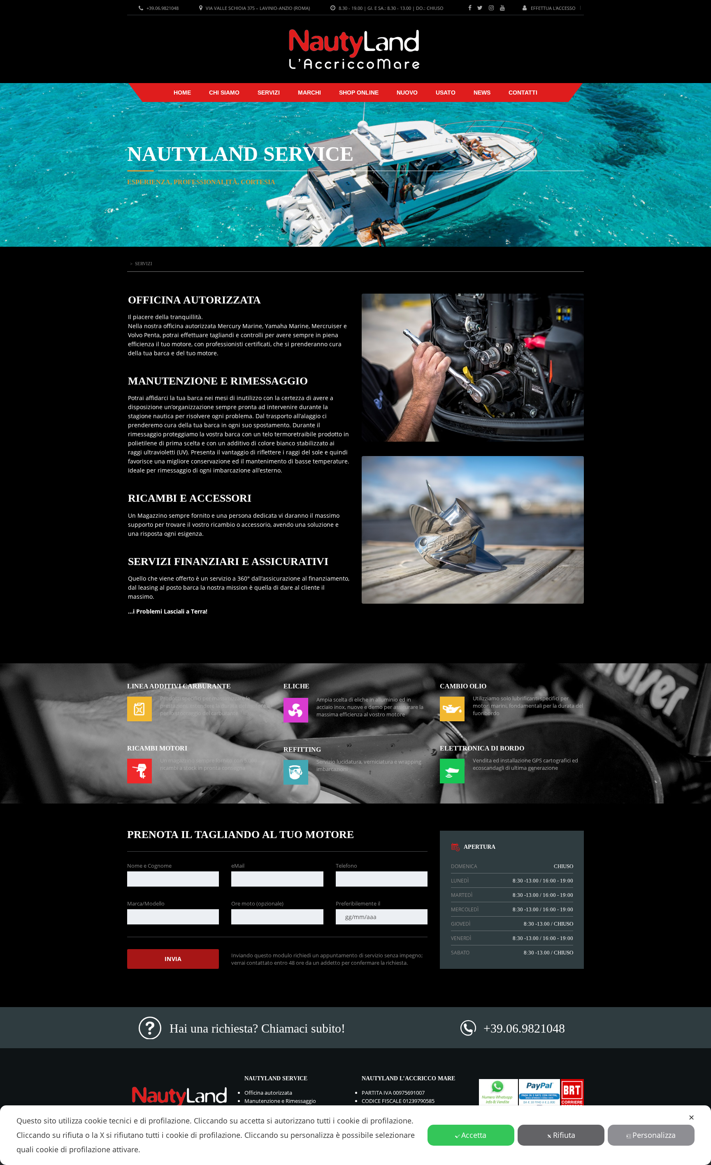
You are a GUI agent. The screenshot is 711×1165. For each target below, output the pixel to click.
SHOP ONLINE (359, 92)
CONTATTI (523, 92)
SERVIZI (269, 92)
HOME (182, 92)
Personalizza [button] (654, 1135)
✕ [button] (691, 1117)
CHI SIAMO (224, 92)
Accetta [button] (473, 1135)
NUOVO (407, 92)
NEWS (482, 92)
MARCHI (309, 92)
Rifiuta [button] (564, 1135)
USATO (445, 92)
